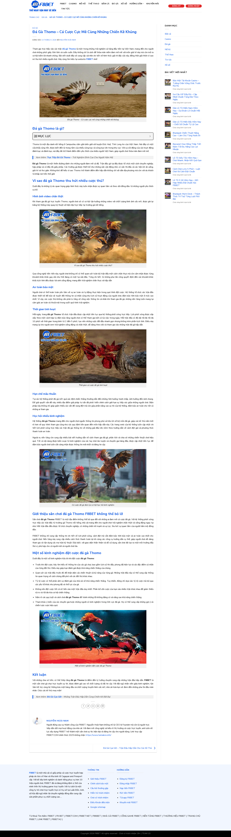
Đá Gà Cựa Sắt (54, 696)
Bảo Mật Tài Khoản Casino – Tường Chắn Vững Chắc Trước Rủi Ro (187, 83)
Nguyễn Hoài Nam (68, 40)
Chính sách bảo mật (99, 783)
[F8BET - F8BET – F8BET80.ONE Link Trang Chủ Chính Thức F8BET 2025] (42, 6)
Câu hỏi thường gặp (99, 788)
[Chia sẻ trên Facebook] (83, 706)
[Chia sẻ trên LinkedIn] (103, 706)
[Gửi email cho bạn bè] (93, 706)
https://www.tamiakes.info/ (98, 735)
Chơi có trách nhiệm (99, 797)
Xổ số (124, 3)
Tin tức (168, 59)
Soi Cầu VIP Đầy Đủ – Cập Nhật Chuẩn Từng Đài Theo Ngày (185, 97)
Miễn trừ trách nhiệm (99, 792)
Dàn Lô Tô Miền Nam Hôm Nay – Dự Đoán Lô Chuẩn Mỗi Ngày (186, 111)
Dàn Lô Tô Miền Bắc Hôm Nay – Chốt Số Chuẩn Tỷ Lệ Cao (187, 123)
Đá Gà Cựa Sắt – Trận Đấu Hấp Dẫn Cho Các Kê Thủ (127, 748)
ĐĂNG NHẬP (193, 6)
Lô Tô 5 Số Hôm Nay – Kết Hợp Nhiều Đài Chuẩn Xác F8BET (185, 183)
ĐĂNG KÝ (176, 6)
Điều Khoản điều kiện (100, 802)
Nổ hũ (82, 3)
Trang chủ (34, 17)
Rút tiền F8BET (127, 792)
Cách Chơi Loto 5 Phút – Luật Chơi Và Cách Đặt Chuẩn (186, 170)
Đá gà (115, 3)
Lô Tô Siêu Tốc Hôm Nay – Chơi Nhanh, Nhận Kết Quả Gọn (187, 159)
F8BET (63, 3)
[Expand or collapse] (150, 136)
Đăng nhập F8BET (128, 783)
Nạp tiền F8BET (127, 788)
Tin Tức (65, 8)
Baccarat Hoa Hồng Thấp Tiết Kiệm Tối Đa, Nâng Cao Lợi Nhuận (187, 147)
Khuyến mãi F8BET (129, 802)
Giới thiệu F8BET (98, 778)
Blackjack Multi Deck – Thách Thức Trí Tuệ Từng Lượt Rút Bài (186, 196)
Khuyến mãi (152, 3)
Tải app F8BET (127, 797)
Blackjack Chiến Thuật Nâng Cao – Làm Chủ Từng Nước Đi (186, 134)
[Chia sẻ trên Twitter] (88, 706)
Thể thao (93, 3)
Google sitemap (97, 807)
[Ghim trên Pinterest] (98, 706)
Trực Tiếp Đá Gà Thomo (58, 157)
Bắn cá (105, 3)
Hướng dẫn (136, 3)
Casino (73, 3)
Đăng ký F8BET (127, 778)
